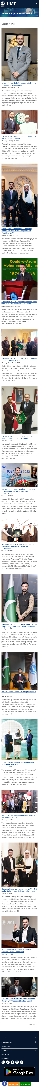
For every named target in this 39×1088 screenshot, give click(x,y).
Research (5, 1050)
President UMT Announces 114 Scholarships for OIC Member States (19, 359)
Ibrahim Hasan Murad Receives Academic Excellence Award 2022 (18, 763)
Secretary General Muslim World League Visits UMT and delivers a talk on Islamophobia (18, 546)
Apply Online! (25, 1084)
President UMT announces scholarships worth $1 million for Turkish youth (17, 437)
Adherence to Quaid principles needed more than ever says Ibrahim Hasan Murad (19, 303)
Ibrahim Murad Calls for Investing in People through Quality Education (19, 84)
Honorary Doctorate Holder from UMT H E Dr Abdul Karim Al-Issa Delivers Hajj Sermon (19, 890)
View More (32, 1024)
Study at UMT (7, 1042)
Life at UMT (6, 1054)
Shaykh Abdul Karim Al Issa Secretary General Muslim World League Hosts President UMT (17, 231)
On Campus (6, 1046)
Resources (5, 1059)
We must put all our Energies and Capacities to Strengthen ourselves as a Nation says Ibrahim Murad (19, 491)
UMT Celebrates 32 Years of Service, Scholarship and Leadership (16, 951)
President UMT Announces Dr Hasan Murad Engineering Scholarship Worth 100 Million (19, 625)
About (4, 1038)
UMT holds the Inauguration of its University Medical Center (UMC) (19, 816)
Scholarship (13, 1084)
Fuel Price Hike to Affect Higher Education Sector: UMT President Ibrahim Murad (18, 1000)
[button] (4, 1083)
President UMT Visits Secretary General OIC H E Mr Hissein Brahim (19, 137)
